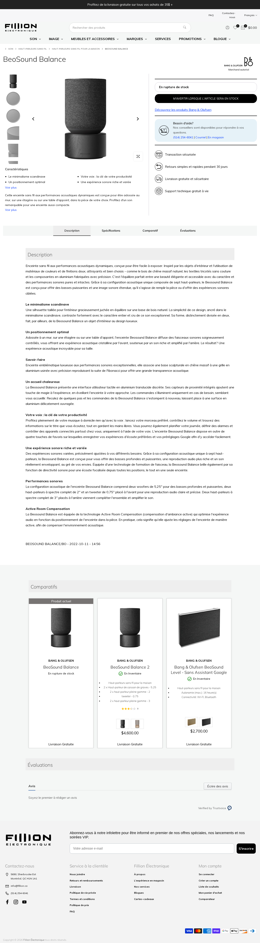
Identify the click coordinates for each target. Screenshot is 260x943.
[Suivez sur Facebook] (7, 902)
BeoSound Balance (61, 667)
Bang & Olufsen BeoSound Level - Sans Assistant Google (199, 669)
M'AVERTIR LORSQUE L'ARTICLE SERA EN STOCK (205, 98)
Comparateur (207, 899)
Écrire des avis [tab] (217, 786)
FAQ (211, 15)
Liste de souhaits (209, 886)
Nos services (142, 886)
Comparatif (150, 230)
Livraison (75, 886)
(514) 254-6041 (183, 137)
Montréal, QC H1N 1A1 (24, 878)
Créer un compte (208, 880)
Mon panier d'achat (210, 892)
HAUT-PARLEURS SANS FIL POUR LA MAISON (76, 49)
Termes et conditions (82, 899)
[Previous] (33, 119)
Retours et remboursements (86, 880)
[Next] (137, 119)
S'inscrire (246, 849)
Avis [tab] (31, 786)
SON (10, 49)
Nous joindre (77, 874)
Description (71, 230)
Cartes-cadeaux (144, 899)
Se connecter (206, 874)
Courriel (200, 137)
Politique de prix (79, 905)
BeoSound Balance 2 (130, 667)
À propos (139, 874)
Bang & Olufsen (183, 110)
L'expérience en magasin (149, 880)
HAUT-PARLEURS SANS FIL (32, 49)
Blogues (139, 892)
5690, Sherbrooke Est (23, 874)
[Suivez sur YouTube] (24, 902)
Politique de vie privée (83, 892)
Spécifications (111, 230)
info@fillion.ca (19, 885)
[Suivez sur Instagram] (16, 902)
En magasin (216, 137)
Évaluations (188, 230)
